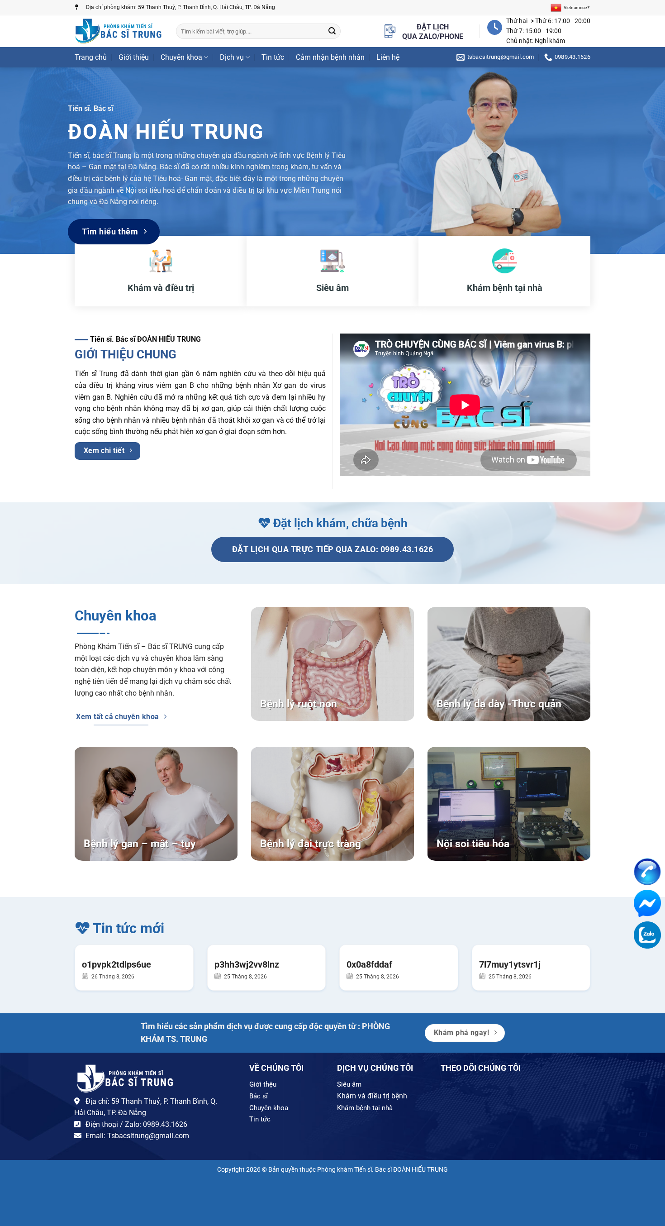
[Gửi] (332, 31)
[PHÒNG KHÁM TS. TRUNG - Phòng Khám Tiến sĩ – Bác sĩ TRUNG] (118, 31)
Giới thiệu (134, 57)
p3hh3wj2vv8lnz (246, 964)
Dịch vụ (232, 57)
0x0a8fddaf (369, 964)
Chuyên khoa (181, 57)
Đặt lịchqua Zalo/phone (432, 31)
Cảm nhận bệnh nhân (330, 57)
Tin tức (272, 57)
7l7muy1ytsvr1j (510, 964)
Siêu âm (349, 1084)
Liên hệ (387, 57)
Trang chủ (91, 57)
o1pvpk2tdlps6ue (116, 964)
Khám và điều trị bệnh (372, 1096)
